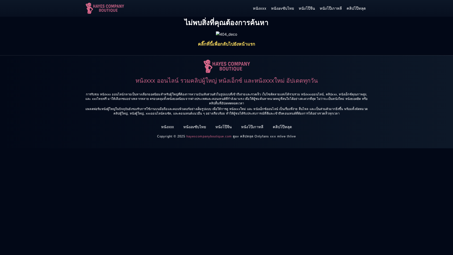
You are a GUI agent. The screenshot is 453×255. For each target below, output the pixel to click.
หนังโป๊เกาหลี (331, 8)
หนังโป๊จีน (307, 8)
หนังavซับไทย (282, 8)
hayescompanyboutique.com (209, 136)
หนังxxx (259, 8)
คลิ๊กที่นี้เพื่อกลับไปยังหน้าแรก (226, 44)
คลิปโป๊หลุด (356, 8)
